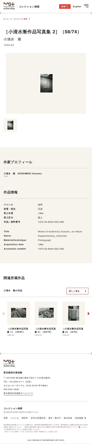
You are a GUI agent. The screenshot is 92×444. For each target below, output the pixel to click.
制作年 (25, 417)
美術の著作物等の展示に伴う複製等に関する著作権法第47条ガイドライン (52, 427)
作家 (6, 417)
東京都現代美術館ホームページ (18, 393)
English (77, 6)
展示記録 (68, 417)
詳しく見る (74, 291)
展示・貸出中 (54, 417)
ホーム (6, 19)
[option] (46, 84)
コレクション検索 (20, 19)
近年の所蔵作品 (38, 417)
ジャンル (15, 417)
